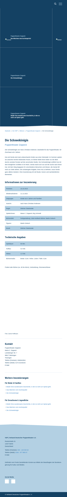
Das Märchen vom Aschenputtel (16, 390)
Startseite (7, 131)
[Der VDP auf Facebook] (7, 481)
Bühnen (22, 131)
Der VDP (15, 131)
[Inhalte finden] (55, 4)
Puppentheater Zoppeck (33, 131)
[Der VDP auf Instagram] (13, 481)
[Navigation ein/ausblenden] (60, 4)
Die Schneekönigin (12, 393)
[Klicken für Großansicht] (33, 303)
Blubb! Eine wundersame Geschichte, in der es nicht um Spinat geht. (28, 387)
